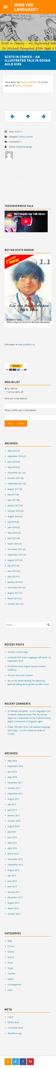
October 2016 (14, 511)
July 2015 (12, 565)
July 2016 (12, 521)
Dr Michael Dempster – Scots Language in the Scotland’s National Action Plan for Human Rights (29, 714)
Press (10, 962)
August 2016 (13, 516)
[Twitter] (15, 1061)
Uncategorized (14, 984)
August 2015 (13, 560)
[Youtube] (30, 1061)
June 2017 (12, 500)
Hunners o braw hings (18, 652)
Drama (11, 951)
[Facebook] (23, 1061)
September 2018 (15, 456)
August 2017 (13, 489)
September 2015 (15, 554)
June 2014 (12, 576)
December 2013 (15, 587)
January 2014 (14, 582)
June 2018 (12, 461)
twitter (11, 979)
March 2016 (13, 543)
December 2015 (15, 549)
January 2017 (14, 505)
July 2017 (12, 494)
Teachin (11, 973)
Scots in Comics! (24, 85)
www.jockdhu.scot (26, 344)
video (10, 990)
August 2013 (13, 593)
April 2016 (12, 538)
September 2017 (15, 483)
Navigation (5, 7)
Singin (10, 968)
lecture (29, 136)
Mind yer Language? (26, 7)
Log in (10, 1016)
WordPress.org (14, 1033)
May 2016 (12, 532)
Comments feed (15, 1027)
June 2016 (12, 527)
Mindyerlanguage (24, 146)
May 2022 (12, 450)
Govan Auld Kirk (29, 82)
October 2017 (14, 478)
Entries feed (13, 1022)
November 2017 (15, 472)
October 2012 (14, 603)
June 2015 (12, 571)
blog (10, 940)
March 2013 (13, 598)
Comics (21, 136)
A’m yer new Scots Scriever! (20, 675)
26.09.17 (18, 131)
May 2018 (12, 467)
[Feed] (8, 1061)
